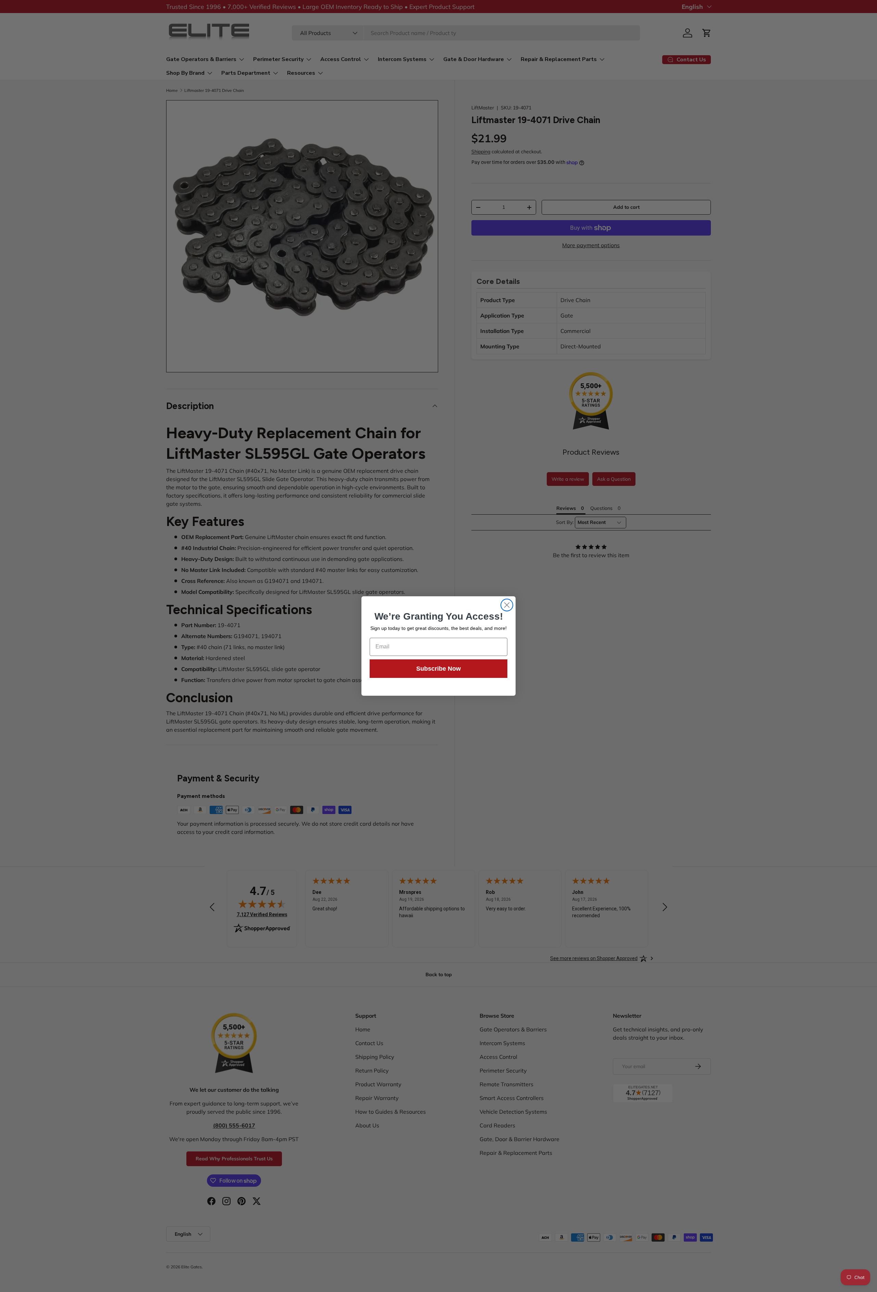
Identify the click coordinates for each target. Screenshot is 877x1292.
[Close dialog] (507, 605)
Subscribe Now (438, 668)
